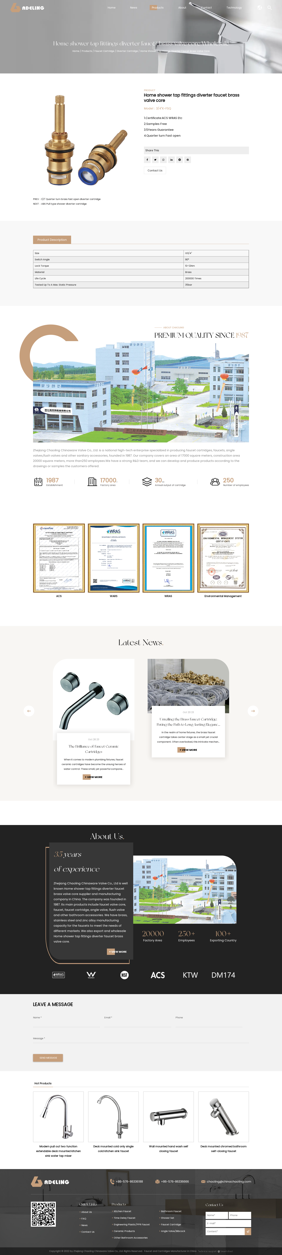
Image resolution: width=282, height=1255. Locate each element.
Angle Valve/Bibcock (172, 1231)
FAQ (82, 1218)
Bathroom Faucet (170, 1211)
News (133, 7)
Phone (179, 1017)
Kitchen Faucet (121, 1211)
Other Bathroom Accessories (130, 1237)
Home (111, 7)
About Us (85, 1212)
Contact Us (155, 170)
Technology (234, 7)
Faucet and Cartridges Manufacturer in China (170, 1251)
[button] (29, 711)
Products (158, 7)
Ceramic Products (123, 1231)
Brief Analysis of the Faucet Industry (93, 746)
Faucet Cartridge (104, 51)
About (182, 7)
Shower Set (166, 1218)
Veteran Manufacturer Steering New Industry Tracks (188, 695)
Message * (39, 1038)
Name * (37, 1017)
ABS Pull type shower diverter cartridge (64, 204)
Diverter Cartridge (127, 51)
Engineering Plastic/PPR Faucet (131, 1224)
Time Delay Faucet (123, 1218)
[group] (58, 975)
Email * (108, 1017)
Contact (206, 7)
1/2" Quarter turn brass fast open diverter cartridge (71, 199)
